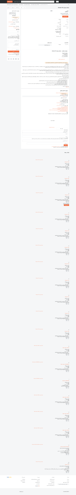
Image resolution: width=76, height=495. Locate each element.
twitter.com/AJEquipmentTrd (64, 110)
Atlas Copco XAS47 (66, 347)
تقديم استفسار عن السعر (64, 13)
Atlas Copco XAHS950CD (65, 364)
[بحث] (53, 1)
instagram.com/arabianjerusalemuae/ (62, 109)
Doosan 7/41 (67, 230)
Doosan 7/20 (67, 464)
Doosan (60, 19)
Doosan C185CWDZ (65, 380)
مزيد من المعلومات (16, 27)
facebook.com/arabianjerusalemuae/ (63, 107)
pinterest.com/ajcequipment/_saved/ (63, 111)
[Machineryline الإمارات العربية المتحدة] (64, 1)
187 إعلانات (62, 94)
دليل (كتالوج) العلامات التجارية (50, 485)
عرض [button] (62, 102)
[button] (24, 7)
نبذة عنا (68, 479)
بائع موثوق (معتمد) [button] (64, 93)
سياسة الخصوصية (59, 146)
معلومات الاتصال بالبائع (66, 482)
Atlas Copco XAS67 (66, 397)
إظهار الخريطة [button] (52, 120)
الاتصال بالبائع (65, 16)
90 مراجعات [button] (64, 96)
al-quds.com (66, 106)
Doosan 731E (67, 178)
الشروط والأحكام (52, 479)
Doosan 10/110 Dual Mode (64, 446)
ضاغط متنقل (59, 22)
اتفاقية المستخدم (54, 146)
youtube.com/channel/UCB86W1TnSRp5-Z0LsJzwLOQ (60, 108)
